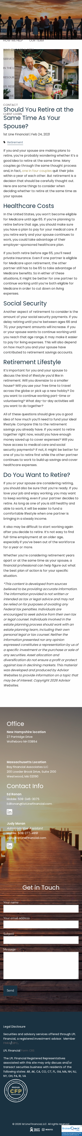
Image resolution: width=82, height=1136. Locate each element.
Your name (25, 902)
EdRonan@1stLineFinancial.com (29, 804)
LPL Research (13, 86)
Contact (10, 105)
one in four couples (37, 170)
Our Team (36, 40)
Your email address (31, 918)
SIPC (15, 1043)
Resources (11, 77)
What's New (39, 96)
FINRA (7, 1043)
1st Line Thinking (41, 86)
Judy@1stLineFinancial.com (26, 838)
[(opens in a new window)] (11, 814)
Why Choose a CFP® (18, 50)
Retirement (15, 142)
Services (9, 59)
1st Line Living (13, 96)
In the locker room (18, 68)
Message (24, 949)
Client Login (12, 114)
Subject (23, 934)
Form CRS (27, 1051)
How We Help (13, 40)
